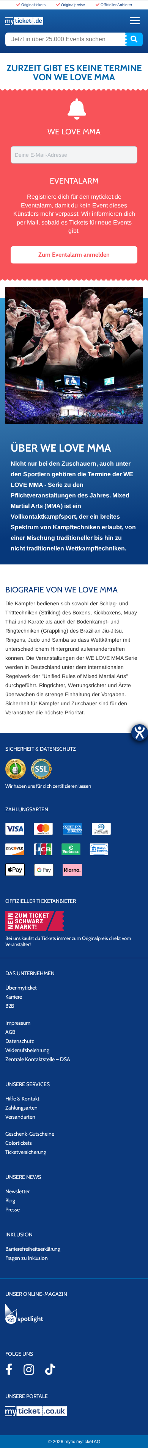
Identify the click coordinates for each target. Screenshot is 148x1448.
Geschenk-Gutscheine (29, 1133)
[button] (74, 254)
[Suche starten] (134, 39)
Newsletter (17, 1191)
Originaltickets (33, 5)
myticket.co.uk (74, 1411)
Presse (12, 1209)
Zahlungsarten (21, 1107)
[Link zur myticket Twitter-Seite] (50, 1369)
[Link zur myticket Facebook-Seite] (9, 1369)
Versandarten (20, 1116)
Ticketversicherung (25, 1152)
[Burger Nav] (135, 20)
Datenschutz (19, 1041)
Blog (10, 1200)
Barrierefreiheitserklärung (32, 1248)
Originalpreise (73, 5)
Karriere (13, 996)
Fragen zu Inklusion (26, 1258)
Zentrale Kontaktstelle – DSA (37, 1059)
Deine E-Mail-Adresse (41, 155)
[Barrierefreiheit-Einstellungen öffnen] (139, 732)
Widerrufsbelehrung (27, 1050)
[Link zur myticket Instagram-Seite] (29, 1370)
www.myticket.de (24, 21)
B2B (9, 1005)
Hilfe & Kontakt (22, 1098)
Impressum (17, 1022)
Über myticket (21, 987)
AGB (10, 1032)
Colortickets (18, 1142)
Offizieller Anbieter (116, 5)
